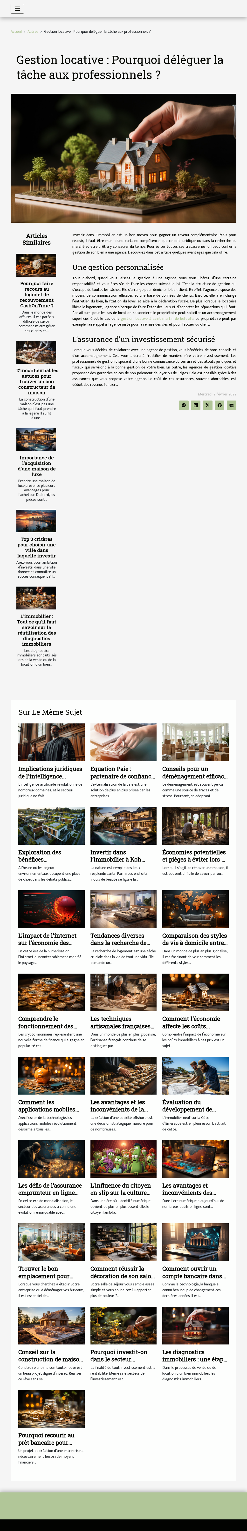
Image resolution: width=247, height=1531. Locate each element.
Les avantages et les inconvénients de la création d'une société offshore (120, 1113)
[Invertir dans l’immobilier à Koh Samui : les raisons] (123, 825)
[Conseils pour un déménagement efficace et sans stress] (195, 742)
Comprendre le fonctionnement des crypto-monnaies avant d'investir (50, 1029)
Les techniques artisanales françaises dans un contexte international (120, 1029)
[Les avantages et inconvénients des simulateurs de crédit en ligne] (195, 1159)
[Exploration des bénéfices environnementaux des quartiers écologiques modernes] (51, 825)
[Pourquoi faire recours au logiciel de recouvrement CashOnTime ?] (36, 265)
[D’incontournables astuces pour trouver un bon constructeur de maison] (36, 352)
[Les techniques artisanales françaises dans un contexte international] (123, 992)
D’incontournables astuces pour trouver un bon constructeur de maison (37, 381)
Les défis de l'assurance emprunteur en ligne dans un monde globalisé (50, 1196)
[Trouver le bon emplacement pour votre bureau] (51, 1242)
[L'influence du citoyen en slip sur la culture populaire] (123, 1159)
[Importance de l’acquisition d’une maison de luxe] (36, 439)
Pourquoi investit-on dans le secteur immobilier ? (118, 1359)
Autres (32, 31)
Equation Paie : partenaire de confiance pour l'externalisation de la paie (122, 780)
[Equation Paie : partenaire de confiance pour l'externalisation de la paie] (123, 742)
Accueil (16, 31)
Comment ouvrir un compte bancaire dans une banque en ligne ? (192, 1276)
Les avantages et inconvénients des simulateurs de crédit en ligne (195, 1196)
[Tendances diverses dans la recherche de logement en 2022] (123, 909)
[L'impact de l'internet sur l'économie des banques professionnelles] (51, 909)
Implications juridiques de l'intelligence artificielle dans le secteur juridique (50, 780)
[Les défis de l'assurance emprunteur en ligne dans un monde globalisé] (51, 1159)
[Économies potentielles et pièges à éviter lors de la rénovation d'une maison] (195, 825)
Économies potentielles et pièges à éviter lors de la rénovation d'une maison (195, 863)
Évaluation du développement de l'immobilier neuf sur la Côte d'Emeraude (194, 1113)
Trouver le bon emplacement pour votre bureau (43, 1276)
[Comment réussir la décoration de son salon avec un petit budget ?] (123, 1242)
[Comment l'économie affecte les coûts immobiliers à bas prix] (195, 992)
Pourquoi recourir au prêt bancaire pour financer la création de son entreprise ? (48, 1446)
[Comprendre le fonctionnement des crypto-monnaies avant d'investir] (51, 992)
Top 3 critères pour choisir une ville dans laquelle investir (36, 547)
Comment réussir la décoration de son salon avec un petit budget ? (122, 1276)
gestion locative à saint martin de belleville (157, 318)
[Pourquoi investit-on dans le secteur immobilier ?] (123, 1325)
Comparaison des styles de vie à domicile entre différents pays (194, 943)
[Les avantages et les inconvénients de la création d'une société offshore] (123, 1075)
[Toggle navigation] (17, 8)
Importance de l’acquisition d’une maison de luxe (37, 466)
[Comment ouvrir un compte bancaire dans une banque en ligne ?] (195, 1242)
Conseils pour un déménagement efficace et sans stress (194, 776)
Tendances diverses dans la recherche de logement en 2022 (118, 943)
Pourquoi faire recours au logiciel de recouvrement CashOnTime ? (37, 294)
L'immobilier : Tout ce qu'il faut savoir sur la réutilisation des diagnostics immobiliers (36, 630)
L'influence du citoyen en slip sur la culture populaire (120, 1193)
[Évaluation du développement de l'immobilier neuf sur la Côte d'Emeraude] (195, 1075)
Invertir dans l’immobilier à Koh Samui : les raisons (116, 859)
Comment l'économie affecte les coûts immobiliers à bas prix (193, 1026)
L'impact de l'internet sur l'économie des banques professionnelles (47, 946)
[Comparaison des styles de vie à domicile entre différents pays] (195, 909)
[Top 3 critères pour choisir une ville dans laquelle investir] (36, 521)
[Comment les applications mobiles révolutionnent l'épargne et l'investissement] (51, 1075)
